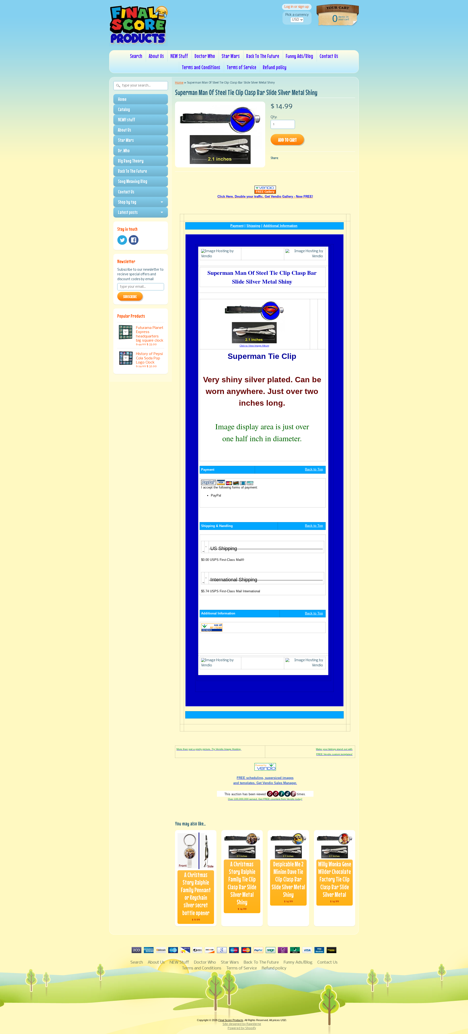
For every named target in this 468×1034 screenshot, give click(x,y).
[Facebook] (133, 240)
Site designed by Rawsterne (242, 1024)
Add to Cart (287, 140)
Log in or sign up (296, 7)
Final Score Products (230, 1020)
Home (122, 99)
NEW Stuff (179, 56)
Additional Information (280, 226)
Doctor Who (205, 56)
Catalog (124, 109)
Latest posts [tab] (128, 212)
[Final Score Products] (138, 43)
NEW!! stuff (126, 119)
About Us (156, 56)
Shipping (253, 226)
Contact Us (329, 56)
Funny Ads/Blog (299, 56)
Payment (237, 226)
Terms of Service (241, 67)
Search (136, 56)
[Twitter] (122, 240)
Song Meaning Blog (132, 181)
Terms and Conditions (201, 67)
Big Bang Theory (131, 160)
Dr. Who (124, 150)
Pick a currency (297, 15)
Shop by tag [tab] (127, 202)
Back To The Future (262, 56)
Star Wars (231, 56)
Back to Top (314, 469)
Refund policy (274, 67)
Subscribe (130, 296)
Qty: (274, 117)
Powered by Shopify (242, 1028)
